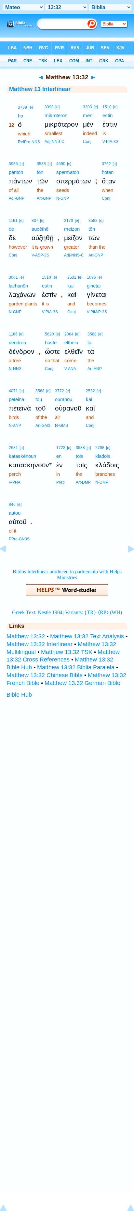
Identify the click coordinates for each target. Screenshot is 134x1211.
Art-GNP (44, 198)
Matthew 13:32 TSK (66, 652)
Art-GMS (42, 425)
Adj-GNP (16, 198)
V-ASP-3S (40, 255)
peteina (16, 399)
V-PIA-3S (110, 141)
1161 (13, 220)
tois (79, 456)
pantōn (16, 172)
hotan (108, 172)
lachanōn (18, 285)
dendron (17, 342)
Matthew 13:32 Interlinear (40, 644)
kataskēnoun (22, 456)
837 (35, 220)
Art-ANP (94, 368)
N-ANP (15, 425)
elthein (71, 342)
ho (20, 115)
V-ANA (70, 368)
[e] (31, 107)
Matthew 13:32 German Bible (82, 683)
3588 (41, 164)
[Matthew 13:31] (8, 563)
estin (107, 115)
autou (14, 513)
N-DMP (101, 482)
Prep (60, 482)
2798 (99, 447)
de (11, 229)
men (87, 115)
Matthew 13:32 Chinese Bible (45, 675)
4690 (60, 164)
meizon (72, 229)
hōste (51, 342)
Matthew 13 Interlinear (40, 89)
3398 (49, 107)
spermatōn (67, 172)
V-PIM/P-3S (97, 312)
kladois (102, 456)
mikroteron (56, 115)
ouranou (63, 399)
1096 (91, 277)
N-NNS (15, 368)
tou (38, 399)
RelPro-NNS (29, 142)
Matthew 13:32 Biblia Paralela (75, 667)
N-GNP (62, 198)
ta (89, 342)
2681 (13, 447)
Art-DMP (83, 482)
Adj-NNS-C (54, 141)
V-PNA (14, 482)
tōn (40, 172)
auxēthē (40, 229)
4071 (13, 391)
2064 (69, 334)
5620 (49, 334)
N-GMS (61, 425)
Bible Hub (19, 694)
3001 (13, 277)
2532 (71, 277)
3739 (22, 107)
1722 (60, 447)
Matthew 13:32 (26, 636)
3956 (13, 164)
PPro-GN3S (19, 539)
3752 (106, 164)
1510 (107, 107)
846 (12, 504)
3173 (68, 220)
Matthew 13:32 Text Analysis (87, 636)
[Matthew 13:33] (126, 563)
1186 (13, 334)
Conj (87, 141)
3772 (59, 391)
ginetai (93, 285)
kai (70, 285)
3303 (87, 107)
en (58, 456)
